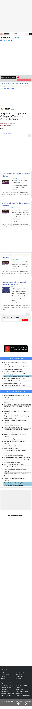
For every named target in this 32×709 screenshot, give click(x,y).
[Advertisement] (16, 16)
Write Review (15, 178)
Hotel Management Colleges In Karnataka (15, 378)
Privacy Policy (19, 674)
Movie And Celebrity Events (7, 693)
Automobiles (19, 693)
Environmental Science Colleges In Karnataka (16, 429)
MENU (3, 128)
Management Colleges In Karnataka (13, 455)
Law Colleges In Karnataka (11, 448)
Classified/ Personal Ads (22, 691)
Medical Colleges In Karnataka (12, 462)
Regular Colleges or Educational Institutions (13, 83)
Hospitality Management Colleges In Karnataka (16, 376)
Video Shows (4, 689)
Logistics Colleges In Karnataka (12, 383)
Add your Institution (24, 80)
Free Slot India (19, 676)
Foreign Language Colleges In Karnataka (15, 374)
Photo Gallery (19, 689)
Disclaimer (18, 678)
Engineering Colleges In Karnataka (13, 427)
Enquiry (2, 676)
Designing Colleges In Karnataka (12, 425)
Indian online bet (5, 691)
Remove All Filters (6, 133)
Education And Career (6, 687)
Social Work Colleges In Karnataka (13, 466)
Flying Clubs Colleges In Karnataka (13, 371)
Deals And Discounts (6, 695)
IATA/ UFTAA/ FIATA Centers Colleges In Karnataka (17, 381)
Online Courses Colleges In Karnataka (14, 464)
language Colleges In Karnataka (12, 446)
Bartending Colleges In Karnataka (13, 369)
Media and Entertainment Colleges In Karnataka (17, 460)
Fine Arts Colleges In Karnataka (12, 432)
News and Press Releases (7, 685)
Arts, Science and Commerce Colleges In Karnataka (17, 404)
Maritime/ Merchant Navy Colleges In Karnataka (17, 457)
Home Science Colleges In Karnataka (13, 439)
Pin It (12, 109)
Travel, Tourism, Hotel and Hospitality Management (14, 86)
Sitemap (3, 678)
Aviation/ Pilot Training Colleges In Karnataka (16, 367)
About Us (3, 672)
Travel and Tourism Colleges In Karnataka (15, 385)
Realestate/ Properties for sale (23, 695)
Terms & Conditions (21, 672)
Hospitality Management (7, 88)
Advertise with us (5, 674)
